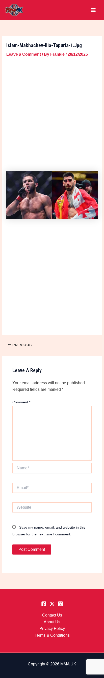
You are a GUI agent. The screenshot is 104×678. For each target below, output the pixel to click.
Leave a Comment (23, 54)
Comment (21, 402)
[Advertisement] (52, 113)
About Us (52, 622)
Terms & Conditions (52, 635)
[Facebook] (43, 603)
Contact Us (52, 615)
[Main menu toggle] (93, 10)
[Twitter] (52, 603)
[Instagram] (60, 603)
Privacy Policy (52, 628)
